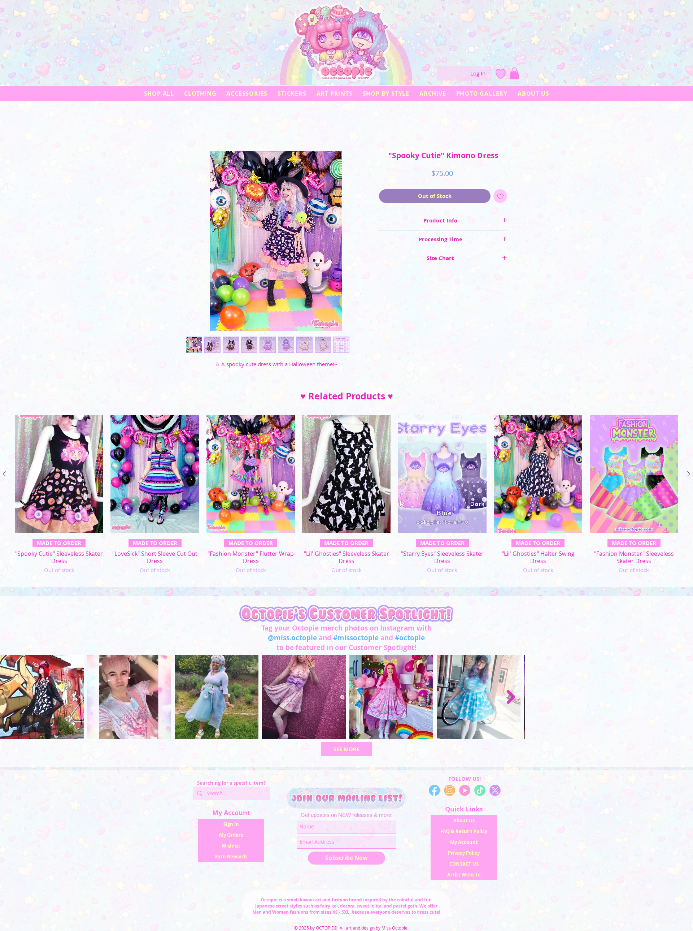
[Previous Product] (4, 475)
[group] (346, 499)
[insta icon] (450, 792)
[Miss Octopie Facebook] (434, 792)
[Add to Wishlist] (500, 198)
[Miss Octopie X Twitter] (495, 792)
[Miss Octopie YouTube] (465, 792)
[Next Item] (680, 699)
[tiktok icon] (480, 792)
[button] (514, 73)
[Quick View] (59, 476)
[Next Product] (688, 475)
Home (193, 126)
